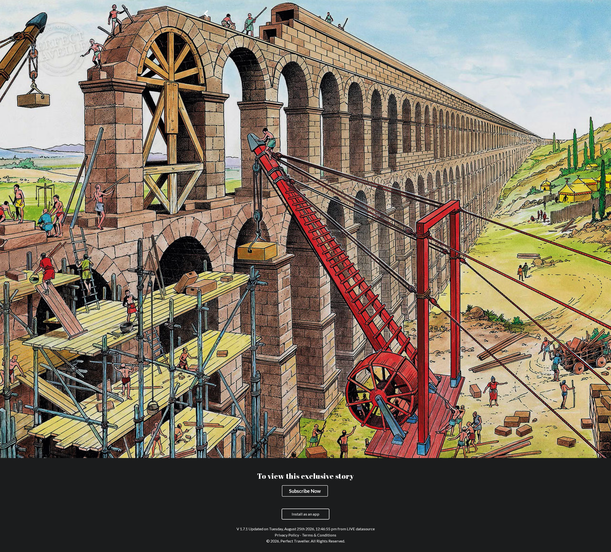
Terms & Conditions (319, 535)
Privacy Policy (287, 535)
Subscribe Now (305, 491)
